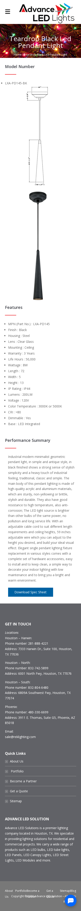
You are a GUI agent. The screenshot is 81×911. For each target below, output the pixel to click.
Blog (73, 891)
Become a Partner (21, 781)
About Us (14, 761)
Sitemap (14, 801)
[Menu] (7, 11)
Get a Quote (17, 791)
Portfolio (15, 771)
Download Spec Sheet (30, 592)
